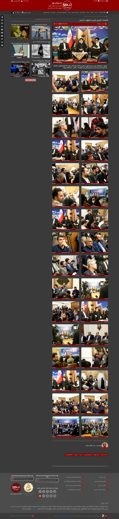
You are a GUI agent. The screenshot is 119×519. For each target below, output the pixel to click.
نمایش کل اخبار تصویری (30, 80)
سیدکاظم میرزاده (69, 455)
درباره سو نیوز (102, 477)
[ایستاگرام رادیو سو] (2, 20)
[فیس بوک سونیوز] (2, 17)
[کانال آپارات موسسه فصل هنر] (2, 36)
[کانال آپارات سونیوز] (2, 33)
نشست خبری (104, 455)
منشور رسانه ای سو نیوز (100, 481)
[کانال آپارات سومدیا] (2, 29)
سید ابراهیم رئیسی (88, 455)
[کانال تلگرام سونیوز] (2, 42)
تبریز (81, 455)
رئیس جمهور (96, 455)
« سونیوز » (35, 509)
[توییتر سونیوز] (2, 39)
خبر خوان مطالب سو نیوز (100, 490)
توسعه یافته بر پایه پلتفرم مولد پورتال (23, 516)
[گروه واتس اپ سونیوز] (2, 26)
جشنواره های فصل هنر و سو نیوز (73, 485)
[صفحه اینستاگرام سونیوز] (2, 23)
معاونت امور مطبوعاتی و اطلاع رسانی (72, 481)
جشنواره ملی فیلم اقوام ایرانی (74, 490)
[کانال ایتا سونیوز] (2, 45)
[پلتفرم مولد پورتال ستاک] (33, 516)
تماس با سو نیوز (102, 485)
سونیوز (76, 455)
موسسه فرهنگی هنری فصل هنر (73, 477)
